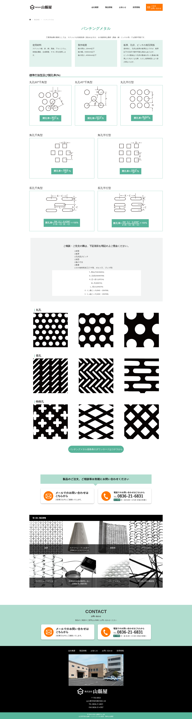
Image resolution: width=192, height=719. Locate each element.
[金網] (46, 537)
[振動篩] (112, 537)
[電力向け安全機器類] (146, 571)
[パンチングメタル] (112, 571)
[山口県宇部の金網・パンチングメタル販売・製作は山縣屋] (40, 7)
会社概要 (95, 7)
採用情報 (136, 7)
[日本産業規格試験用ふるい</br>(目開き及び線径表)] (79, 571)
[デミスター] (146, 537)
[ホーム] (30, 17)
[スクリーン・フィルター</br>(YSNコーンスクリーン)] (79, 537)
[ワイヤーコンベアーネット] (46, 571)
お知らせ (122, 7)
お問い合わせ (107, 650)
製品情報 (108, 7)
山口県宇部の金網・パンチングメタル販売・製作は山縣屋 (96, 716)
